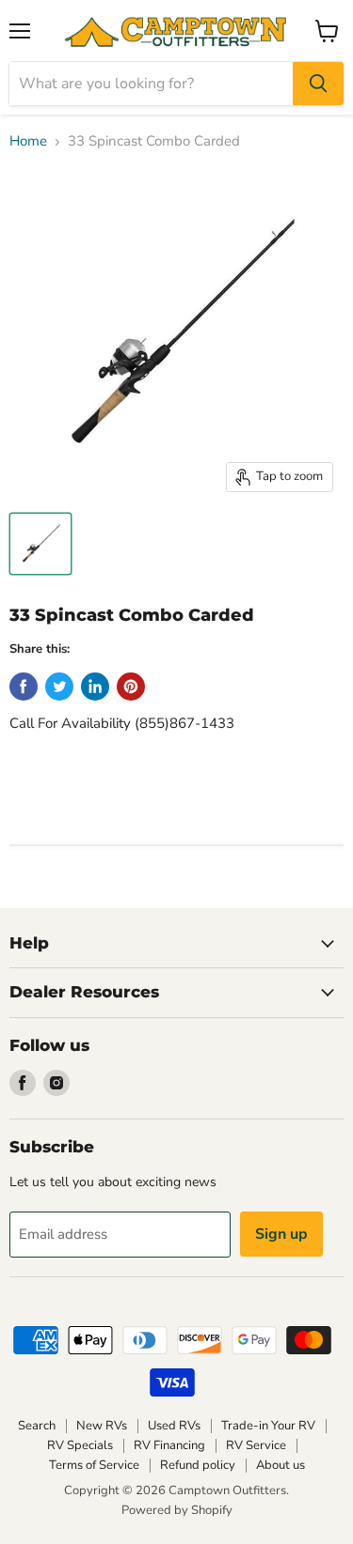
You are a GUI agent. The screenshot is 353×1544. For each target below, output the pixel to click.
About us (280, 1465)
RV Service (256, 1445)
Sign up (281, 1234)
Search (37, 1425)
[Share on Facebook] (23, 686)
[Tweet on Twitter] (59, 686)
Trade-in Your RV (268, 1425)
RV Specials (80, 1445)
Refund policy (197, 1465)
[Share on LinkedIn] (95, 686)
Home (28, 141)
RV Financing (169, 1445)
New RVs (101, 1425)
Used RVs (174, 1425)
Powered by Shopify (177, 1510)
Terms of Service (94, 1465)
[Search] (318, 83)
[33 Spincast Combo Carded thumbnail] (40, 544)
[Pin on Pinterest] (131, 686)
